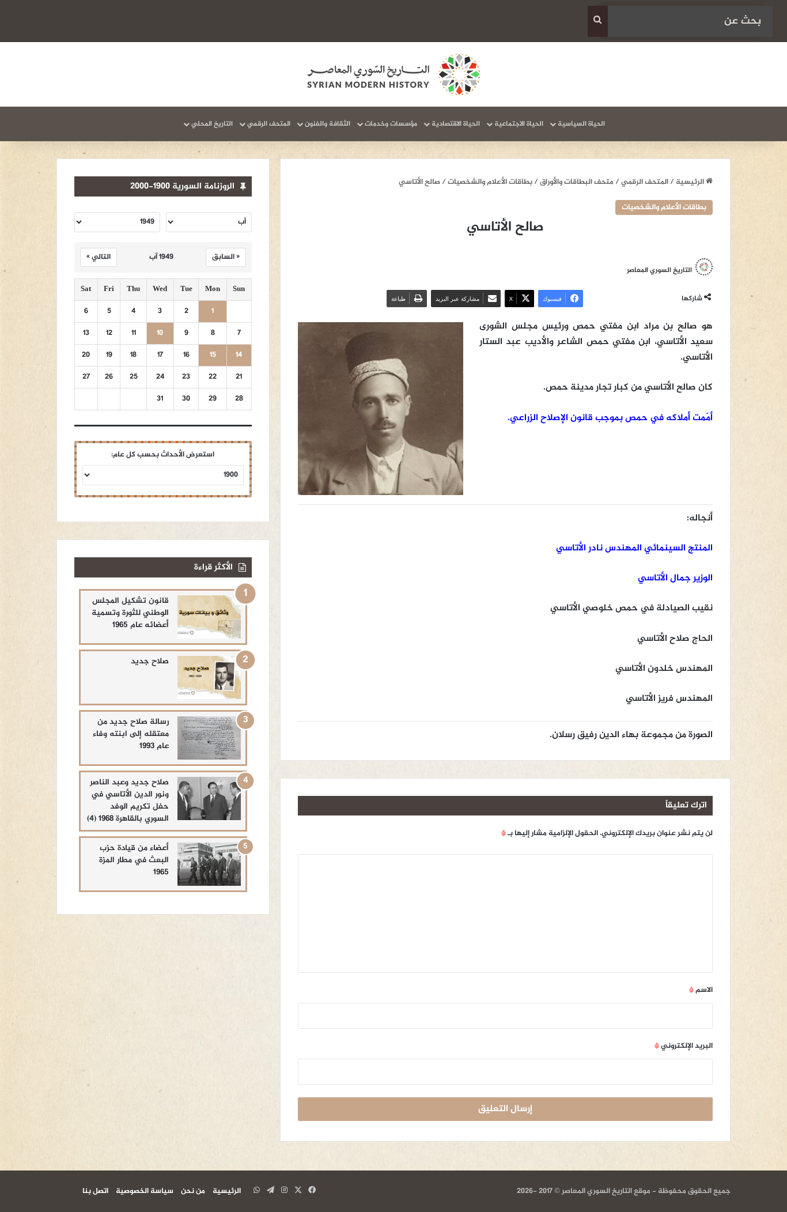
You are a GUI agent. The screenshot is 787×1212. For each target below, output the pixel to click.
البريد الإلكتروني (683, 1046)
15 (213, 355)
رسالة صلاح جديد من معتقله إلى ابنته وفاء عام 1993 (131, 734)
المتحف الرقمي (268, 124)
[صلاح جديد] (209, 677)
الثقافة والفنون (327, 124)
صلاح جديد (150, 661)
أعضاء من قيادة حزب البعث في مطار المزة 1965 (134, 860)
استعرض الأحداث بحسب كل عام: (162, 454)
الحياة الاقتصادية (456, 124)
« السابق (226, 257)
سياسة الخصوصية (144, 1191)
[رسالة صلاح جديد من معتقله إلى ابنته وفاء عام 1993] (209, 738)
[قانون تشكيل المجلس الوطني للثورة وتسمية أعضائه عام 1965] (209, 617)
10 (160, 333)
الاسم (701, 990)
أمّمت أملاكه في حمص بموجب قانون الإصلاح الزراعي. (610, 418)
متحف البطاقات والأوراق (577, 182)
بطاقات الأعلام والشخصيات (490, 182)
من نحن (193, 1191)
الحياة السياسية (581, 124)
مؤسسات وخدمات (391, 124)
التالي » (98, 257)
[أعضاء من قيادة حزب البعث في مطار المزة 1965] (209, 864)
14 (239, 355)
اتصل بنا (95, 1191)
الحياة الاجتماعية (518, 124)
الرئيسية (691, 182)
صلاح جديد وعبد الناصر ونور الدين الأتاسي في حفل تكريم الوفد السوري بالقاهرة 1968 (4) (128, 800)
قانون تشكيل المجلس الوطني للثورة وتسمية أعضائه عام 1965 (130, 613)
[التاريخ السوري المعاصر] (393, 74)
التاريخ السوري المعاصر (659, 270)
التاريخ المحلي (212, 124)
